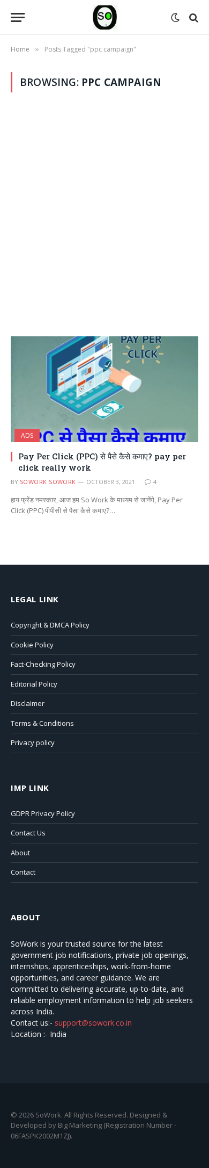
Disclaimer (27, 703)
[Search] (192, 17)
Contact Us (28, 833)
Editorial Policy (34, 684)
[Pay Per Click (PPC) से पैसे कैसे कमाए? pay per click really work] (104, 389)
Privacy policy (33, 742)
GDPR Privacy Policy (43, 813)
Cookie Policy (32, 645)
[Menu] (18, 17)
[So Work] (105, 17)
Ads (27, 435)
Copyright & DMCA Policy (50, 625)
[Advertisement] (104, 214)
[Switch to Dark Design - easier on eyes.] (175, 18)
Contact (23, 872)
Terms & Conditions (42, 723)
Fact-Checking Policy (43, 664)
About (20, 852)
